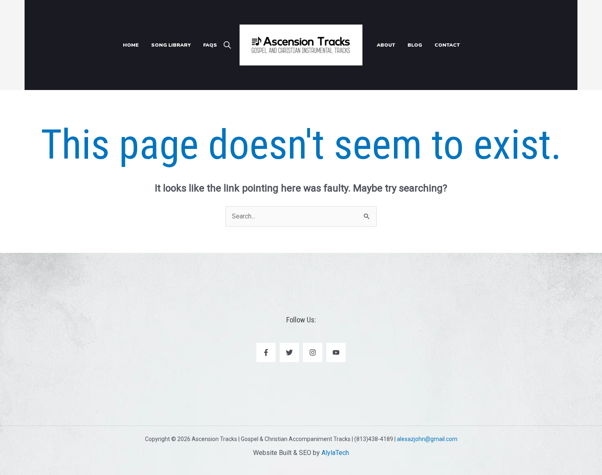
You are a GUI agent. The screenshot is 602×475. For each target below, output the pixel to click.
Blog (414, 45)
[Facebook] (266, 352)
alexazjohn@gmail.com (427, 439)
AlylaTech (335, 453)
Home (131, 45)
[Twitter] (289, 352)
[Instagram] (312, 352)
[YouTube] (336, 352)
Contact (447, 45)
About (386, 45)
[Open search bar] (227, 45)
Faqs (210, 45)
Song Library (171, 45)
